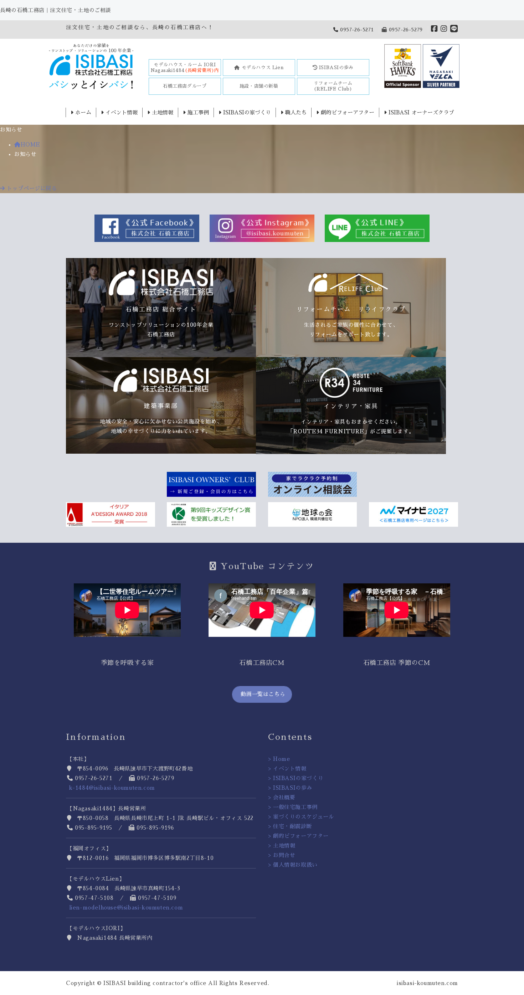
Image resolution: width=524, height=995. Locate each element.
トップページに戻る (31, 188)
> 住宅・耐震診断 (290, 826)
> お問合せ (282, 855)
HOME (30, 144)
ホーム (82, 112)
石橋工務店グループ (184, 86)
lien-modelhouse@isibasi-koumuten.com (126, 907)
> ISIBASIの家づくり (295, 778)
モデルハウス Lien (261, 67)
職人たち (295, 112)
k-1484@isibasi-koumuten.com (112, 787)
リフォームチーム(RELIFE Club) (333, 86)
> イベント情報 (287, 768)
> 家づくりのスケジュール (301, 816)
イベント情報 (121, 112)
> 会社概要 (282, 797)
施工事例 (197, 112)
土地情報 (161, 112)
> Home (279, 759)
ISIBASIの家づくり (246, 112)
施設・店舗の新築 (259, 86)
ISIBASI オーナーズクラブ (420, 112)
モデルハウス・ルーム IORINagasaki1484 (184, 67)
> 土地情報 (282, 845)
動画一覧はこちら (262, 694)
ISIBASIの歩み (335, 67)
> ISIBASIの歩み (290, 787)
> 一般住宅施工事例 (293, 807)
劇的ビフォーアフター (346, 112)
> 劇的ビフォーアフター (298, 836)
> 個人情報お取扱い (293, 864)
